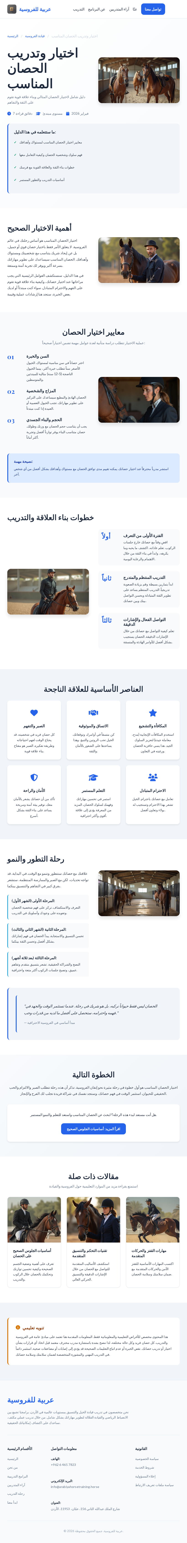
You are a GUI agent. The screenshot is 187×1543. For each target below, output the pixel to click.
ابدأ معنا (12, 1502)
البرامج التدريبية (17, 1476)
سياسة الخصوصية (147, 1459)
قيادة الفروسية (34, 36)
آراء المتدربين (119, 9)
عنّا (135, 9)
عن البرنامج (96, 9)
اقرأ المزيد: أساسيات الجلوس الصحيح (93, 1129)
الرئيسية (12, 36)
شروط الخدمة (144, 1467)
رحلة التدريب (16, 1493)
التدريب (78, 9)
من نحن (12, 1467)
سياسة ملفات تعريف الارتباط (154, 1485)
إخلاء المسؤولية (145, 1476)
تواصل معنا (153, 9)
